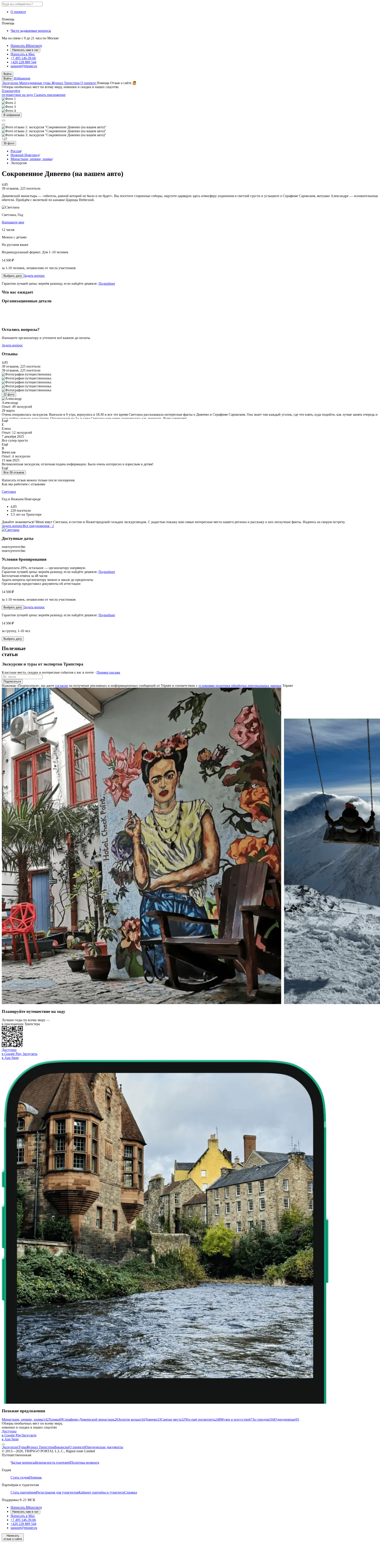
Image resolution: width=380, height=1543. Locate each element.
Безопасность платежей (52, 1462)
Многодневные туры (35, 83)
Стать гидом (20, 1477)
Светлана (9, 491)
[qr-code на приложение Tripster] (3, 1444)
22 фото (9, 394)
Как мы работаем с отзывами (23, 484)
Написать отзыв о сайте (13, 1537)
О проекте (18, 12)
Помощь (8, 19)
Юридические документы (103, 1447)
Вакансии (61, 1447)
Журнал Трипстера (65, 83)
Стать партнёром (23, 1492)
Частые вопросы (23, 1462)
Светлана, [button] (12, 215)
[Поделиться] (3, 120)
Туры (22, 1447)
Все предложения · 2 (38, 526)
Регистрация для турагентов (57, 1492)
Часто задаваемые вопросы (31, 31)
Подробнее (107, 283)
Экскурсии (10, 83)
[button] (7, 74)
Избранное (21, 78)
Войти (7, 78)
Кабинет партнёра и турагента (101, 1492)
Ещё (5, 420)
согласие (61, 685)
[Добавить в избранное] (3, 124)
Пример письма (108, 672)
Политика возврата (84, 1462)
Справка (130, 1492)
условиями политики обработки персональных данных (239, 685)
